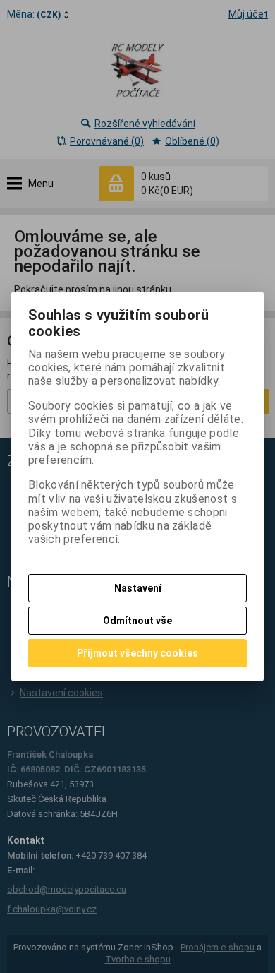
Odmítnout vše (137, 620)
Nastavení (137, 588)
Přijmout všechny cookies (137, 653)
